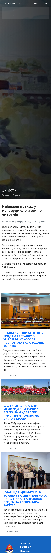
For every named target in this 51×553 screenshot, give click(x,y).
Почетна (6, 195)
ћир (35, 3)
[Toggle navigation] (10, 13)
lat (40, 3)
